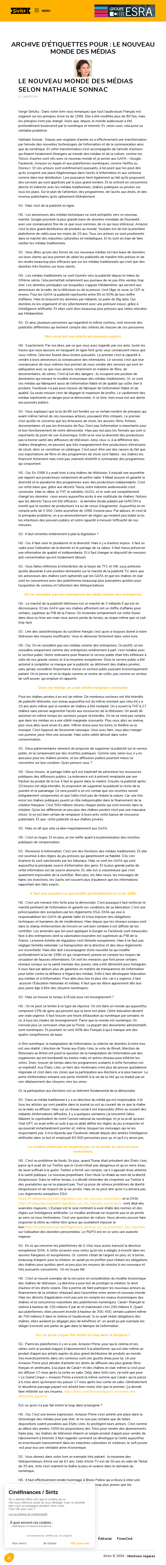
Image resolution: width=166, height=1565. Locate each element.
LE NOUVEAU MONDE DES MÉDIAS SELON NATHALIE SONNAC (75, 85)
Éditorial (105, 1539)
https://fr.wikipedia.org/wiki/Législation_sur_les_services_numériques (69, 1198)
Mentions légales (141, 1556)
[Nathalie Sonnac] (83, 68)
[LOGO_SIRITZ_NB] (20, 11)
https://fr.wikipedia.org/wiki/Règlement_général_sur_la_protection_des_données (85, 1227)
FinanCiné (124, 1539)
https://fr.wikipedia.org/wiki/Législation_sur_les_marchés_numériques (70, 1203)
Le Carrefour (28, 96)
